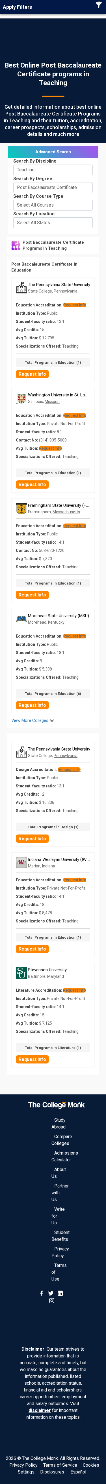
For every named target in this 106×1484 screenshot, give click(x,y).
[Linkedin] (60, 1293)
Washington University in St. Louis (59, 395)
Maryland (55, 976)
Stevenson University (47, 969)
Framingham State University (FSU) (60, 505)
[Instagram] (51, 1300)
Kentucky (56, 622)
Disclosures (52, 1472)
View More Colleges (30, 720)
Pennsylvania (65, 291)
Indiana (48, 866)
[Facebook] (42, 1293)
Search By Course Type (38, 196)
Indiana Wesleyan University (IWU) (59, 859)
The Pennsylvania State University (59, 284)
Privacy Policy (23, 1465)
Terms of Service (60, 1465)
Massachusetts (66, 512)
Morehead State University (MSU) (58, 615)
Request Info (32, 374)
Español (78, 1472)
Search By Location (34, 213)
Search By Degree (32, 178)
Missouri (52, 401)
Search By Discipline (35, 161)
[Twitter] (51, 1293)
